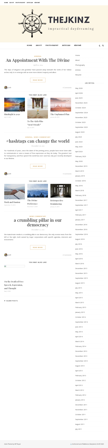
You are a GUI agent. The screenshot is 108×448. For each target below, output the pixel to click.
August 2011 (80, 424)
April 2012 (79, 385)
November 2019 (81, 166)
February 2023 (80, 156)
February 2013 (80, 375)
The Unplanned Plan (59, 114)
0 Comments (67, 87)
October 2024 (80, 108)
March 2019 (79, 171)
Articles (30, 2)
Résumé (37, 2)
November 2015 (81, 273)
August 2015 (80, 283)
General (38, 56)
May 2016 (79, 254)
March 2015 (79, 302)
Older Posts (12, 301)
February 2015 (80, 307)
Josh (9, 87)
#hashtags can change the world (38, 141)
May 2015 (79, 293)
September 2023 (81, 127)
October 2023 (80, 122)
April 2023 (79, 151)
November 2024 (81, 103)
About (11, 2)
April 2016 (79, 259)
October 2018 (80, 181)
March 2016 (79, 263)
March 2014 (79, 341)
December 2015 (81, 268)
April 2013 (79, 371)
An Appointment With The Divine (38, 60)
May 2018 (79, 186)
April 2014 (79, 336)
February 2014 (80, 346)
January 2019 (80, 176)
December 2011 (81, 405)
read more (38, 80)
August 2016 (80, 239)
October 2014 (80, 317)
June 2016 (79, 249)
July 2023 (78, 137)
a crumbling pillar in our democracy (38, 222)
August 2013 (80, 366)
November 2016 (81, 229)
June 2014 (79, 327)
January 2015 (80, 312)
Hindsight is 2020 (12, 114)
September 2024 (81, 112)
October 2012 (80, 380)
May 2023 (79, 147)
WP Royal (17, 444)
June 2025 (79, 98)
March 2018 (79, 190)
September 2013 (81, 361)
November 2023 (81, 117)
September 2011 (81, 419)
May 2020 (79, 161)
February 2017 (80, 215)
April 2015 (79, 298)
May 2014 (79, 332)
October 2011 (80, 414)
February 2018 (80, 195)
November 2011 (81, 410)
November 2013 (81, 356)
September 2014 (81, 322)
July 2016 (78, 244)
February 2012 (80, 395)
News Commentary (42, 137)
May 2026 (79, 88)
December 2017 (81, 200)
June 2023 (79, 142)
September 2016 (81, 234)
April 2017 (79, 210)
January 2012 (80, 400)
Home (6, 2)
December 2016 (81, 224)
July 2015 (78, 288)
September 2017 (81, 205)
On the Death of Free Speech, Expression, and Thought (14, 285)
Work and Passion (12, 202)
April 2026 (79, 93)
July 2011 (78, 429)
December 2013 (81, 351)
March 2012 (79, 390)
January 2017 (80, 220)
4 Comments (67, 174)
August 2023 (80, 132)
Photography (20, 2)
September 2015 (81, 278)
